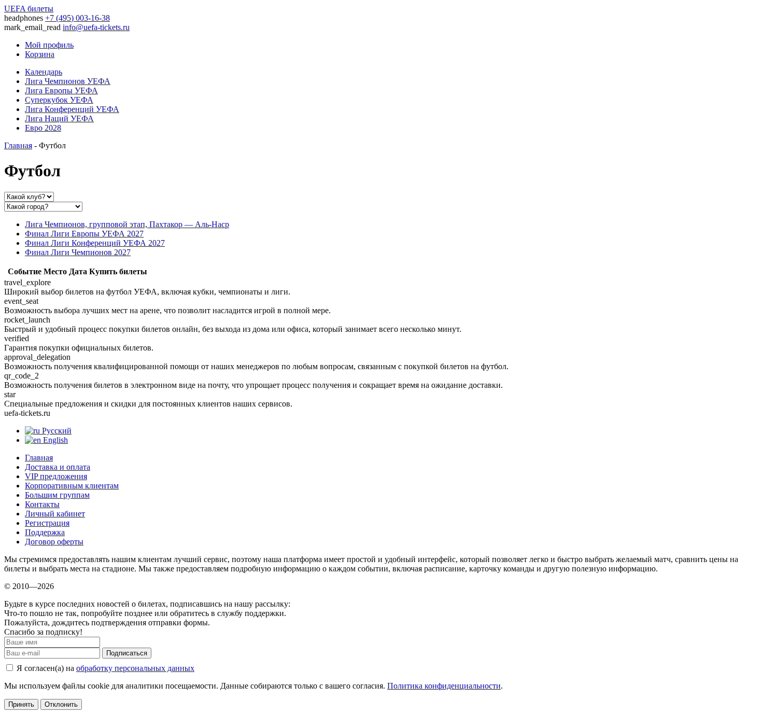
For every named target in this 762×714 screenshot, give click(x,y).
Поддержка (45, 532)
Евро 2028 (43, 127)
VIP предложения (56, 476)
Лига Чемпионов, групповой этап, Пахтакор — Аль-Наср (127, 224)
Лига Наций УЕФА (59, 118)
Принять (21, 704)
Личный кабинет (55, 513)
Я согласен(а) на (104, 668)
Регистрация (47, 523)
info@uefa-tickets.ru (96, 27)
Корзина (39, 54)
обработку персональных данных (135, 668)
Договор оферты (54, 541)
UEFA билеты (28, 8)
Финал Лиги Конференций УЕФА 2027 (95, 243)
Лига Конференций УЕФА (72, 109)
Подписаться (126, 653)
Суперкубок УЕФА (59, 99)
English (54, 440)
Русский (56, 430)
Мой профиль (49, 44)
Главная (18, 145)
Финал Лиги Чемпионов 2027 (78, 252)
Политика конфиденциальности (444, 685)
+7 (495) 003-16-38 (77, 17)
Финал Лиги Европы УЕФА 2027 (84, 233)
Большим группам (57, 495)
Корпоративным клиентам (72, 485)
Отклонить (61, 704)
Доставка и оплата (57, 467)
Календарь (43, 71)
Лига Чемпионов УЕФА (67, 81)
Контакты (42, 504)
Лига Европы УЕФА (61, 90)
